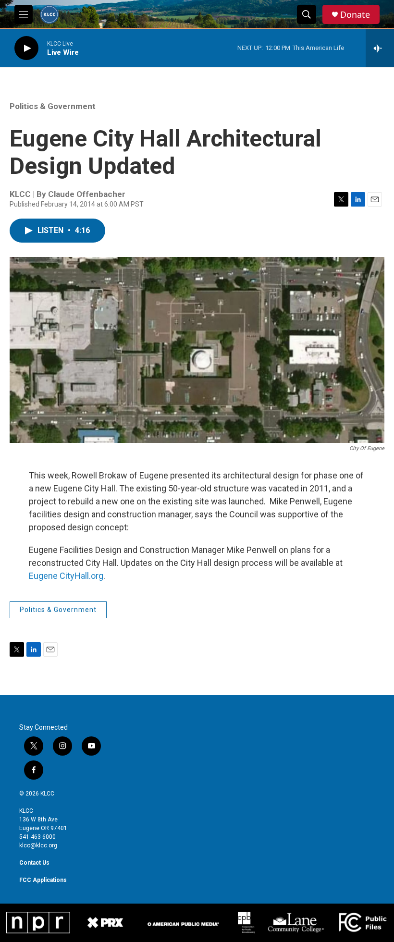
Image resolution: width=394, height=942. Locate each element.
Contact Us (34, 862)
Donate (355, 15)
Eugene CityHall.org (66, 576)
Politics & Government (53, 106)
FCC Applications (43, 880)
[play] (26, 48)
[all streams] (380, 48)
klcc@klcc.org (38, 845)
